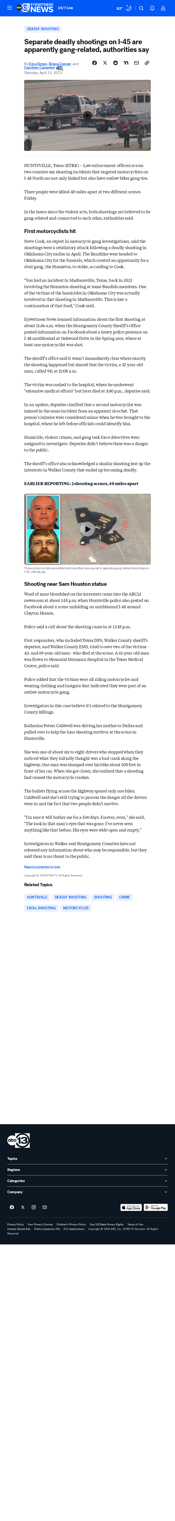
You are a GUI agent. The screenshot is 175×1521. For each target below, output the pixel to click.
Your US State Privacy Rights (107, 1224)
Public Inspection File (47, 1229)
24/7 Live (65, 7)
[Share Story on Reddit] (115, 63)
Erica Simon (38, 63)
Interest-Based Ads (19, 1229)
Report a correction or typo (42, 867)
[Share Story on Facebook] (94, 63)
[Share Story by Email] (136, 63)
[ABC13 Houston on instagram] (33, 1207)
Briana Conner (60, 63)
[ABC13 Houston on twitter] (22, 1207)
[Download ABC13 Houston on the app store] (131, 1207)
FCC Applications (74, 1229)
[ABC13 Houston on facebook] (11, 1207)
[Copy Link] (147, 63)
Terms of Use (135, 1224)
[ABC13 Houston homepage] (34, 8)
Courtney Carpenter (39, 67)
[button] (9, 7)
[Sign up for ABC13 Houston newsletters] (44, 1207)
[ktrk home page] (18, 1140)
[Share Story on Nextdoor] (126, 63)
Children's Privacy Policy (71, 1224)
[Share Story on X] (105, 63)
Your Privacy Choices (40, 1224)
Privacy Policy (15, 1224)
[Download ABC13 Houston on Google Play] (156, 1207)
